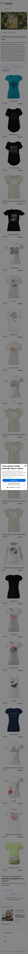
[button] (14, 487)
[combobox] (25, 466)
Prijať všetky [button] (14, 480)
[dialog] (14, 477)
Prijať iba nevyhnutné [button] (14, 484)
